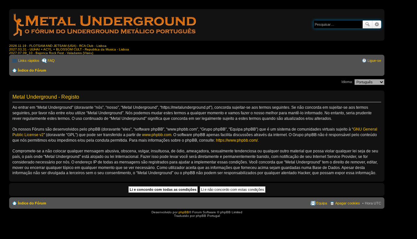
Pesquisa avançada (376, 24)
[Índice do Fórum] (105, 37)
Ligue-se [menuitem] (374, 61)
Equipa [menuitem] (321, 203)
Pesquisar (367, 24)
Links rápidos (28, 61)
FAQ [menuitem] (51, 61)
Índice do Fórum (32, 70)
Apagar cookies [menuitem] (347, 203)
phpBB (184, 212)
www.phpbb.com (156, 135)
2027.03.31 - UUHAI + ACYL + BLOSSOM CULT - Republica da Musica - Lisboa (69, 49)
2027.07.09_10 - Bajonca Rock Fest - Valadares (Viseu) (51, 53)
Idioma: (347, 82)
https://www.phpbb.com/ (237, 140)
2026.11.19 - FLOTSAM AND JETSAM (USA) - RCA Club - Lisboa (58, 46)
